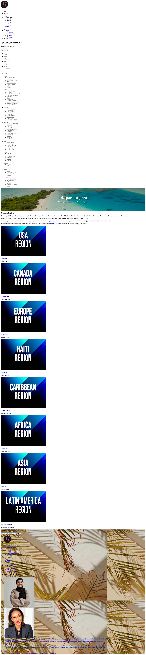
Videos (8, 171)
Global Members (11, 77)
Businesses (9, 165)
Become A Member (11, 179)
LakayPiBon (10, 134)
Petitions (9, 183)
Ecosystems (6, 59)
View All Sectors (11, 556)
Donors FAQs (10, 148)
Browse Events (10, 155)
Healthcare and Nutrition (13, 102)
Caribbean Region (11, 115)
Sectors (5, 56)
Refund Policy (52, 653)
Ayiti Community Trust (12, 129)
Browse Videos (10, 149)
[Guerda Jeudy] (8, 644)
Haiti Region (10, 114)
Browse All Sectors (11, 91)
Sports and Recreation (12, 103)
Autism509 (9, 127)
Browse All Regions (11, 108)
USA (8, 558)
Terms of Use (19, 653)
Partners (9, 85)
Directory (6, 64)
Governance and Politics (12, 100)
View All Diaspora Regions (13, 564)
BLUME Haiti (10, 130)
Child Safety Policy (42, 653)
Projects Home (10, 142)
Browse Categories (11, 145)
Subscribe (18, 533)
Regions (6, 58)
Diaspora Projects (11, 568)
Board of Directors (11, 83)
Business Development (12, 95)
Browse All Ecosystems (12, 123)
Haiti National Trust (11, 133)
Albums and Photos (11, 172)
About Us (9, 566)
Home (5, 53)
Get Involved (7, 68)
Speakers (9, 159)
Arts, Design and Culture (13, 551)
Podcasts (9, 175)
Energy (8, 98)
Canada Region (10, 111)
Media (5, 66)
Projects (5, 61)
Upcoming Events (11, 156)
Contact (8, 87)
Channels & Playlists (12, 173)
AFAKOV (9, 125)
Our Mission (10, 79)
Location (3, 49)
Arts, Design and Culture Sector (14, 93)
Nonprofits (9, 164)
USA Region (10, 110)
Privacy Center (32, 653)
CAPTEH (9, 132)
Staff (8, 81)
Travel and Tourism (11, 104)
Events (5, 63)
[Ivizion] (6, 643)
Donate (8, 186)
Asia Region (10, 118)
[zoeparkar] (19, 606)
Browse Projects (11, 144)
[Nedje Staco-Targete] (19, 637)
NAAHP (9, 136)
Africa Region (10, 117)
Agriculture (9, 92)
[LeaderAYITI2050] (9, 640)
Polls (8, 181)
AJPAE (8, 126)
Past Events (9, 157)
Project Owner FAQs (12, 146)
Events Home (10, 153)
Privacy (12, 653)
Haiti (8, 562)
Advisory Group (11, 84)
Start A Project (10, 180)
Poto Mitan (9, 138)
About (5, 54)
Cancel (2, 50)
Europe (8, 561)
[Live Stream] (5, 11)
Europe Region (10, 112)
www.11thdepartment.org (10, 547)
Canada (8, 560)
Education (9, 96)
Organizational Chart (12, 80)
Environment (10, 99)
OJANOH (9, 137)
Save (7, 50)
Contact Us (9, 571)
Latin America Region (12, 119)
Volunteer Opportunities (12, 184)
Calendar (9, 160)
